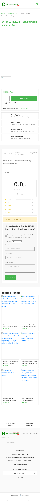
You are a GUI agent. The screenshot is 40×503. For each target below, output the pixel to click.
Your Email (8, 254)
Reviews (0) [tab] (33, 153)
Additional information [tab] (20, 153)
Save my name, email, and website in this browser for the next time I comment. (20, 236)
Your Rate (8, 241)
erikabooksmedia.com (19, 500)
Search (28, 4)
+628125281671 (22, 454)
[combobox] (20, 473)
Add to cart (24, 98)
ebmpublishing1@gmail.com (23, 457)
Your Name (8, 245)
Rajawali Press (12, 13)
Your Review (9, 262)
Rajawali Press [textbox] (24, 473)
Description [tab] (7, 153)
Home (3, 13)
